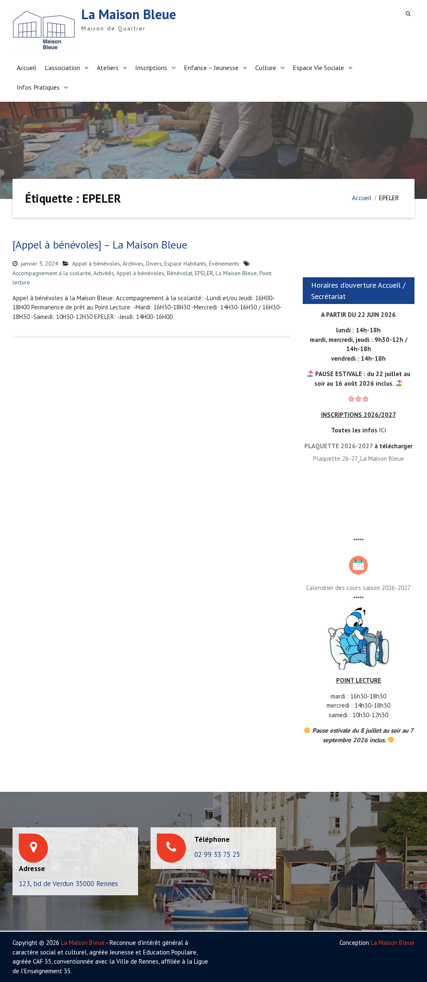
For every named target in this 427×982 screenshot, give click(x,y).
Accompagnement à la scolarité (52, 273)
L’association (62, 67)
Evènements (224, 263)
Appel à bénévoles (96, 263)
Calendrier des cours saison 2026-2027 (358, 588)
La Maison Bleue (128, 14)
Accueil (26, 67)
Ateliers (107, 67)
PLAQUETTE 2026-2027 (338, 446)
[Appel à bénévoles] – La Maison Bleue (100, 244)
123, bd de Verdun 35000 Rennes (68, 883)
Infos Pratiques (38, 87)
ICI (382, 430)
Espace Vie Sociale (318, 67)
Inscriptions (151, 67)
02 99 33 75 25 (217, 854)
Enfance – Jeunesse (211, 67)
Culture (265, 67)
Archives (133, 263)
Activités (103, 273)
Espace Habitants (185, 263)
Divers (154, 263)
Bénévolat (179, 273)
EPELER (204, 273)
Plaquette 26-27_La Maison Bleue (358, 458)
